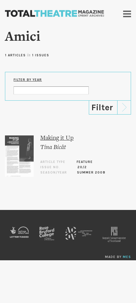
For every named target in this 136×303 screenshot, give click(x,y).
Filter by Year (28, 80)
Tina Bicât (53, 147)
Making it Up (57, 138)
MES (127, 257)
